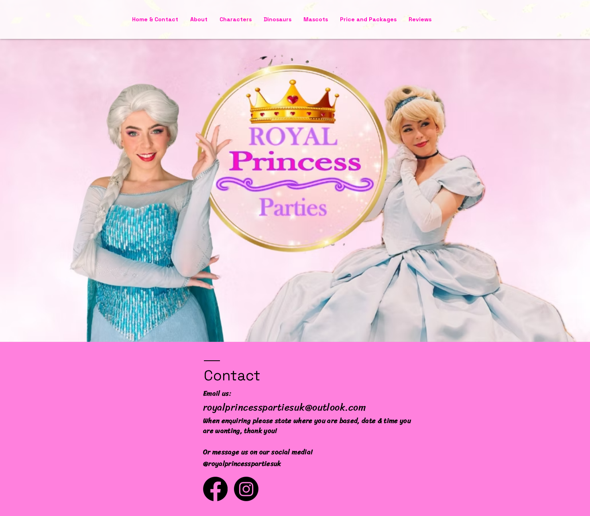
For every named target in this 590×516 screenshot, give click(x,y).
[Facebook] (215, 489)
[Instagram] (246, 489)
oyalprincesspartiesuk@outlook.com (286, 407)
